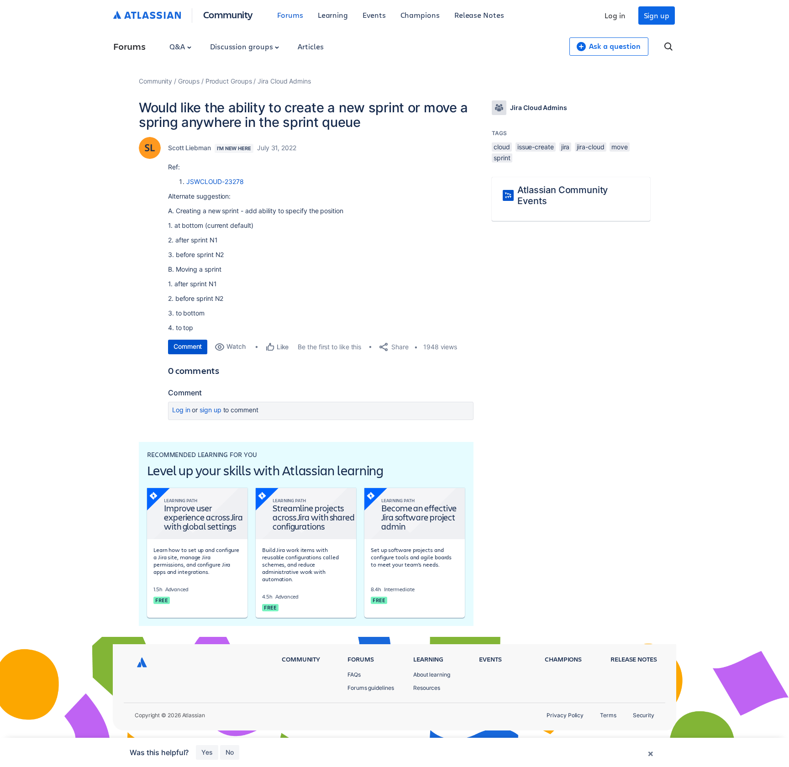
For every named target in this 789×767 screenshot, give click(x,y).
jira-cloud (590, 147)
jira (565, 147)
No (230, 752)
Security (643, 715)
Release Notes (479, 15)
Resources (426, 687)
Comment (188, 346)
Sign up (656, 15)
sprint (502, 158)
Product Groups (228, 81)
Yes (207, 752)
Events (374, 15)
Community (228, 14)
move (619, 147)
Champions (420, 15)
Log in (615, 15)
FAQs (354, 674)
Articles (310, 46)
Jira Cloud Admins (284, 81)
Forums (290, 15)
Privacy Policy (565, 715)
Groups (189, 81)
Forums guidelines (370, 687)
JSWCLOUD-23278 (215, 181)
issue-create (535, 147)
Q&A (178, 46)
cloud (502, 147)
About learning (431, 674)
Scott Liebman (189, 148)
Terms (608, 715)
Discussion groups (242, 46)
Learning (333, 15)
